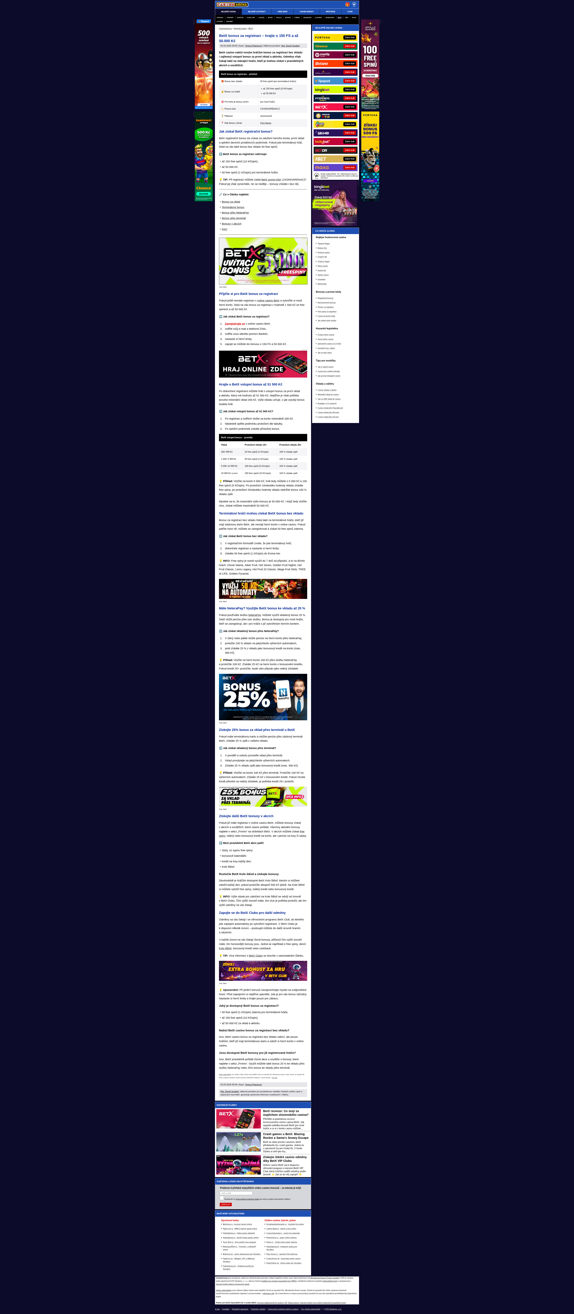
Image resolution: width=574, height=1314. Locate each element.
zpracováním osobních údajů (247, 1199)
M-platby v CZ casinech (327, 404)
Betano (288, 18)
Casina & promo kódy (326, 316)
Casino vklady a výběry (327, 390)
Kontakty (225, 1309)
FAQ (224, 229)
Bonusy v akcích (231, 223)
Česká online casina (326, 335)
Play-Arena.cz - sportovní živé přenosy (281, 1254)
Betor (270, 18)
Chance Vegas (324, 262)
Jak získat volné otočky (327, 321)
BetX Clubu (256, 955)
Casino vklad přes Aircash (328, 417)
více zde (274, 1077)
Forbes (297, 18)
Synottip (240, 18)
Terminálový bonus (233, 207)
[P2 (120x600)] (370, 200)
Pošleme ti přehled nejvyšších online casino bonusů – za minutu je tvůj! (260, 1188)
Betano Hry (322, 248)
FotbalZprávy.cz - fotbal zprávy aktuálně (239, 1233)
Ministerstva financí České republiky (324, 1278)
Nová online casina (325, 339)
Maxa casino (323, 266)
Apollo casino (323, 275)
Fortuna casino (324, 253)
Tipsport (230, 18)
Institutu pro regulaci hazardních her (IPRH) (279, 1281)
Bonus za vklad (231, 201)
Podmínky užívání (258, 1309)
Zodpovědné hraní (329, 1281)
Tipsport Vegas (324, 244)
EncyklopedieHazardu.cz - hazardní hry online (285, 1224)
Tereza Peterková (253, 46)
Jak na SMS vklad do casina (329, 399)
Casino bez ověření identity (329, 371)
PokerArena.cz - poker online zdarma (281, 1238)
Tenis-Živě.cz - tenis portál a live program (239, 1242)
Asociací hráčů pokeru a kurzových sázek (232, 1284)
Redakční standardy (240, 1309)
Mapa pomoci (293, 1303)
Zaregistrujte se (235, 323)
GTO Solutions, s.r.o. (333, 1309)
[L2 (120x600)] (204, 200)
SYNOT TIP (322, 257)
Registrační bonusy (325, 298)
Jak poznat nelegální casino (329, 376)
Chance (261, 18)
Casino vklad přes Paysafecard (330, 408)
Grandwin (307, 18)
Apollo (279, 18)
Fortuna (220, 18)
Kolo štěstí (225, 948)
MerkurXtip (322, 284)
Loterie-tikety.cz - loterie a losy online (281, 1229)
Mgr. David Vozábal (290, 46)
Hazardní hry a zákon (326, 348)
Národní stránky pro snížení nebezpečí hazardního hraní (323, 1303)
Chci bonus (265, 123)
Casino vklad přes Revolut (328, 412)
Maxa (354, 18)
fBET (346, 18)
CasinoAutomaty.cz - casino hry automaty (283, 1233)
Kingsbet (229, 21)
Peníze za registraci (326, 307)
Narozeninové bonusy (327, 303)
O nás (217, 1309)
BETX (339, 18)
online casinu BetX (268, 300)
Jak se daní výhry (325, 353)
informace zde (268, 1293)
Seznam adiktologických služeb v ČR (272, 1303)
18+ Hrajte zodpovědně (310, 1309)
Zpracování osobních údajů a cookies (283, 1309)
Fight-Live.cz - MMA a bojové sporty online (240, 1229)
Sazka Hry (251, 18)
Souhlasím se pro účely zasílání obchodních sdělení (257, 1199)
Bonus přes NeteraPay (235, 212)
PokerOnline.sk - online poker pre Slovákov (283, 1263)
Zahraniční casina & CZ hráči (329, 344)
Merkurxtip (330, 18)
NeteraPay (254, 615)
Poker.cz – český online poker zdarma (281, 1242)
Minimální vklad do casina (328, 395)
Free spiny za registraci (327, 312)
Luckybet (318, 18)
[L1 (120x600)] (204, 108)
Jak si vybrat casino (325, 367)
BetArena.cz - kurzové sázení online (237, 1224)
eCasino (220, 21)
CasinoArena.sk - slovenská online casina (283, 1259)
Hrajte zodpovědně (225, 1074)
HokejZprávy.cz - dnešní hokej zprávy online (241, 1238)
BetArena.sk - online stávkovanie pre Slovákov (242, 1254)
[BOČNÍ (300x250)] (334, 225)
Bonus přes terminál (234, 218)
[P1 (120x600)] (370, 108)
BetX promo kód (271, 179)
